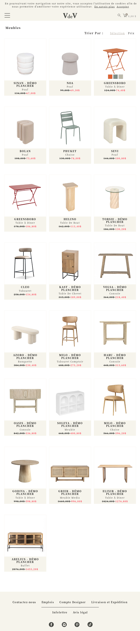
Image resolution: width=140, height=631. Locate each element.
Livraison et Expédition (109, 602)
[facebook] (52, 626)
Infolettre (59, 612)
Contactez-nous (24, 602)
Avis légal (80, 612)
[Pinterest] (78, 626)
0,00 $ (132, 16)
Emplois (48, 602)
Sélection (117, 33)
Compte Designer (72, 602)
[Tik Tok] (90, 626)
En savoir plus (104, 6)
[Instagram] (65, 626)
